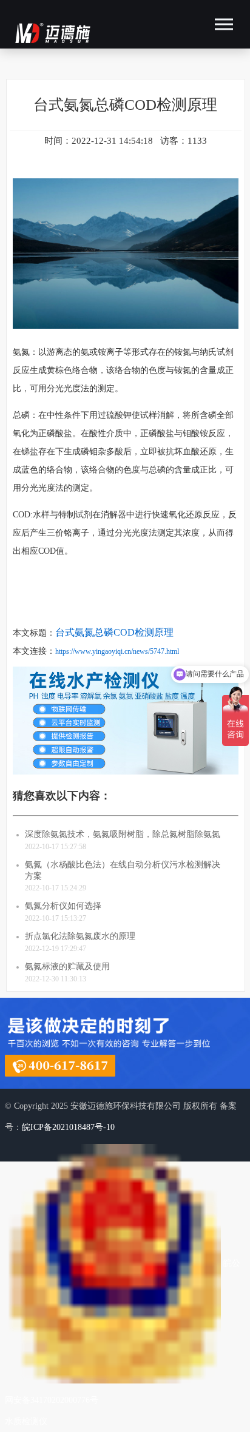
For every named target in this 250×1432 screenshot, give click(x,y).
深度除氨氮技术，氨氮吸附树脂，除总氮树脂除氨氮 (122, 834)
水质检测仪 (26, 1421)
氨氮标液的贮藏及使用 (67, 966)
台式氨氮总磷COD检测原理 (114, 632)
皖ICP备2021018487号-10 (68, 1127)
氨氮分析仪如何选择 (63, 905)
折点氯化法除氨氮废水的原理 (80, 936)
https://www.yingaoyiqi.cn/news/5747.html (117, 651)
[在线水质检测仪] (125, 777)
